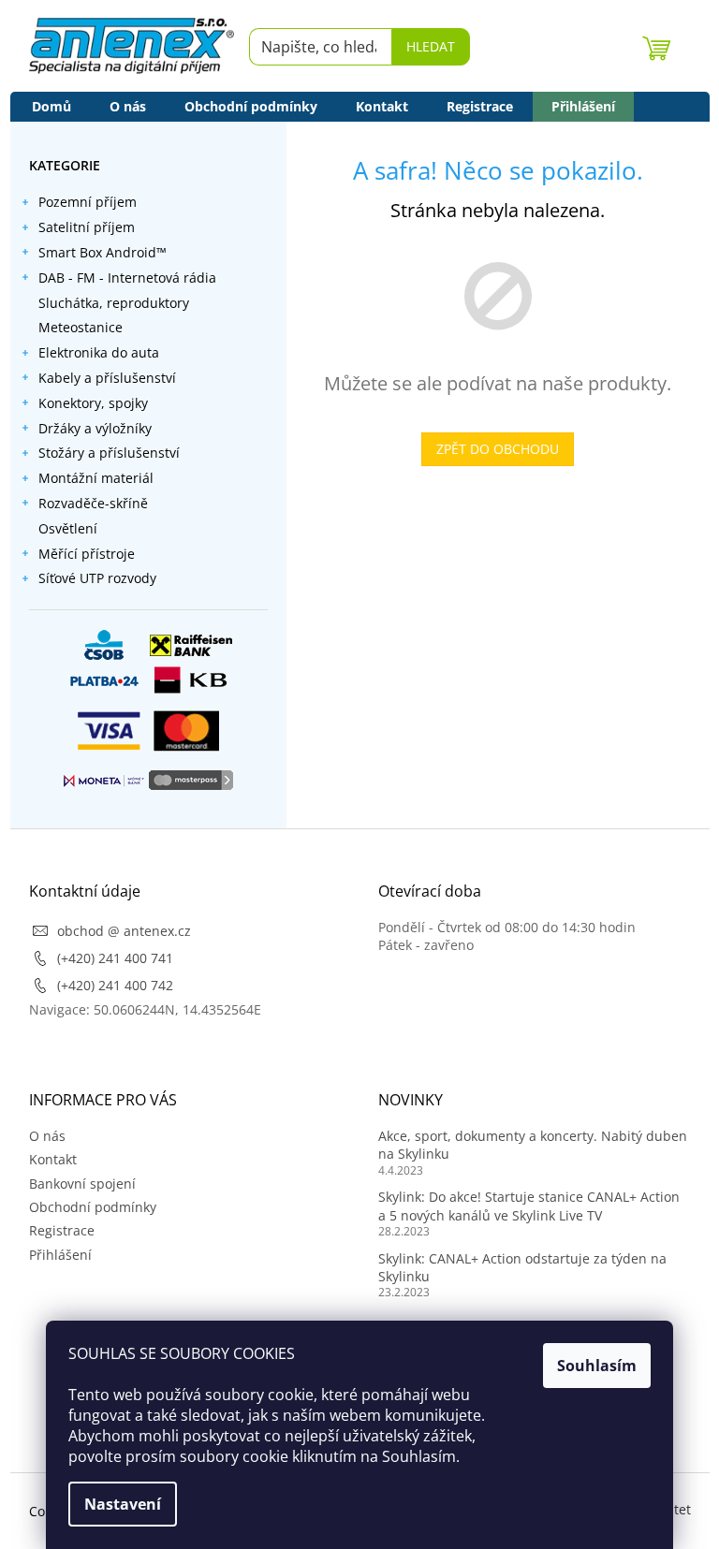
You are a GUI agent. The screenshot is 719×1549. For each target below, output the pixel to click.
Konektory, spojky (93, 403)
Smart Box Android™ (102, 252)
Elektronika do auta (98, 352)
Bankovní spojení (82, 1183)
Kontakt (53, 1159)
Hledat (430, 46)
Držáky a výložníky (95, 428)
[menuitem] (51, 107)
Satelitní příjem (86, 227)
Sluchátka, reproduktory (113, 303)
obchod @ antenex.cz (124, 931)
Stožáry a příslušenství (109, 452)
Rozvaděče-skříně (93, 503)
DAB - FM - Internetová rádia (127, 277)
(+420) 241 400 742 (115, 985)
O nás (47, 1136)
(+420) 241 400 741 (115, 958)
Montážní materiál (96, 478)
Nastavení (122, 1504)
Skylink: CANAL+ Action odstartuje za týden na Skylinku (522, 1267)
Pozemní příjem (87, 202)
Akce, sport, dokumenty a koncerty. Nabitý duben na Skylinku (532, 1144)
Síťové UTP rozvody (97, 578)
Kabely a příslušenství (107, 378)
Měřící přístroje (86, 554)
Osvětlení (67, 528)
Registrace (62, 1230)
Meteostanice (80, 327)
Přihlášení (60, 1255)
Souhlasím (597, 1365)
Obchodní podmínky (92, 1207)
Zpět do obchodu (497, 449)
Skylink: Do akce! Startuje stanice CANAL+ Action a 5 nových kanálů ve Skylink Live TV (529, 1205)
